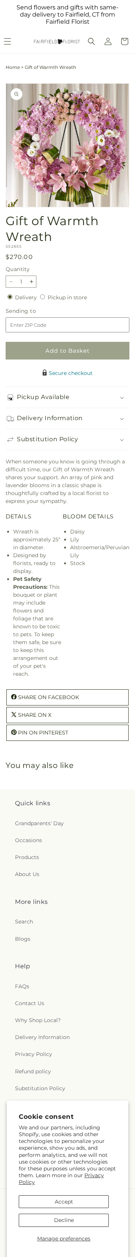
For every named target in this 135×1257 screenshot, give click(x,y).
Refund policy (33, 1071)
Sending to (32, 311)
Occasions (28, 840)
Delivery (26, 297)
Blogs (22, 939)
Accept (64, 1201)
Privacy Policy (33, 1054)
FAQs (22, 986)
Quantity (18, 269)
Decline (64, 1220)
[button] (91, 41)
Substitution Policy (40, 1088)
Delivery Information (42, 1037)
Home (13, 67)
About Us (27, 874)
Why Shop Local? (38, 1020)
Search (24, 921)
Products (27, 857)
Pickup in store (67, 297)
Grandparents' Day (39, 823)
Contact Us (29, 1003)
